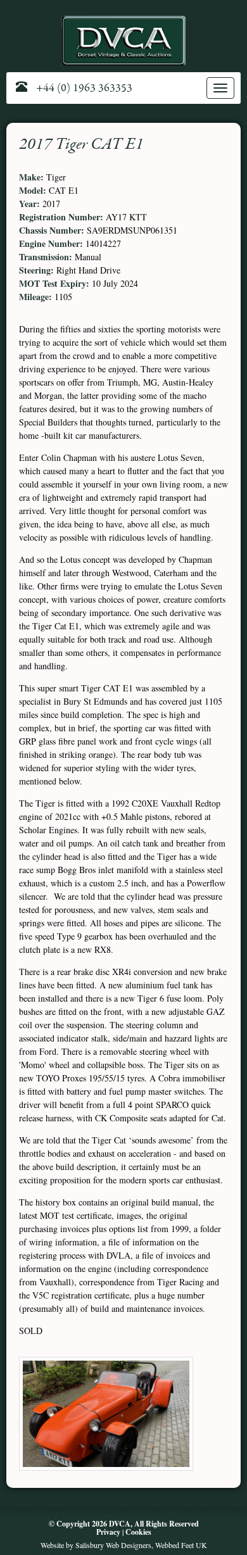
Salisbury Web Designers (113, 1545)
